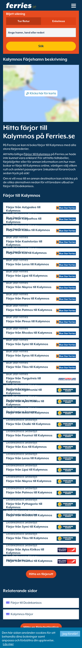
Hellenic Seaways (18, 568)
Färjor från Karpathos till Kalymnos (23, 220)
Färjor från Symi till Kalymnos (27, 344)
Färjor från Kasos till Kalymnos (28, 230)
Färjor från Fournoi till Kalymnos (29, 435)
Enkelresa (58, 21)
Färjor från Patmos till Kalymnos (29, 310)
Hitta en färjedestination (41, 627)
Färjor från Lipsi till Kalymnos (26, 275)
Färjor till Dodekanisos (26, 602)
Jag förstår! (70, 633)
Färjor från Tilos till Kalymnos (27, 367)
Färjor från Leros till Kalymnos (27, 264)
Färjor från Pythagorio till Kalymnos (24, 505)
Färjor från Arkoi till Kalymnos (27, 412)
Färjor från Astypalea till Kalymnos (23, 209)
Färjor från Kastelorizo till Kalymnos (24, 243)
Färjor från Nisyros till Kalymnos (28, 287)
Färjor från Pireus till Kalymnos (28, 321)
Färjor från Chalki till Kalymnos (28, 424)
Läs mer (8, 644)
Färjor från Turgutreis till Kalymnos (23, 380)
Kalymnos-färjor (22, 614)
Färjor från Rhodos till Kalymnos (29, 332)
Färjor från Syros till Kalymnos (27, 355)
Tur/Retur (24, 21)
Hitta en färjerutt (41, 574)
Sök (41, 46)
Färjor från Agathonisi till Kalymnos (24, 391)
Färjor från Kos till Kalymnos (26, 253)
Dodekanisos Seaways (21, 420)
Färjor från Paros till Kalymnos (27, 298)
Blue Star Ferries (17, 237)
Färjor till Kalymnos (37, 154)
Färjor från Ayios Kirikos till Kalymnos (25, 402)
